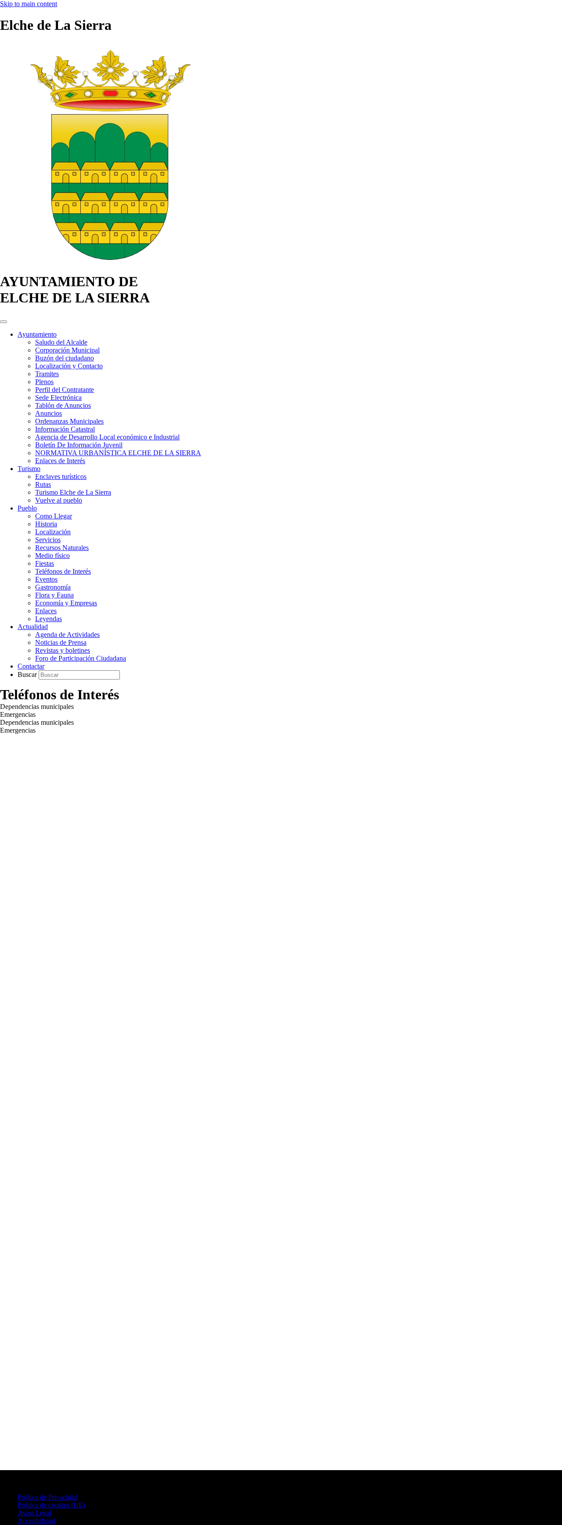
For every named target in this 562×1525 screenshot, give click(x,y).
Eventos (46, 579)
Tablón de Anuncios (63, 405)
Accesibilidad (36, 1521)
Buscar (28, 674)
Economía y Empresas (66, 603)
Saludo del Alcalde (61, 342)
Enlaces (46, 611)
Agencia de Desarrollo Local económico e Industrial (107, 437)
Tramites (47, 374)
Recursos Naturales (62, 547)
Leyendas (48, 618)
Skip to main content (28, 3)
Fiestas (44, 563)
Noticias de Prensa (60, 642)
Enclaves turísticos (60, 476)
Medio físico (52, 555)
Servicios (48, 539)
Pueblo (27, 508)
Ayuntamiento (37, 334)
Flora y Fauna (54, 595)
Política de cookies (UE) (51, 1505)
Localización (53, 532)
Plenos (44, 381)
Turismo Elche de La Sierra (73, 492)
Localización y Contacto (69, 366)
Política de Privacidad (48, 1497)
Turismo (29, 468)
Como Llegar (53, 516)
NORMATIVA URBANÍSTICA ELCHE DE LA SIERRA (118, 453)
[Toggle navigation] (3, 321)
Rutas (43, 484)
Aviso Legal (34, 1513)
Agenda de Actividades (67, 634)
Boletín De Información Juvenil (78, 445)
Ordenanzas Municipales (69, 421)
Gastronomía (53, 587)
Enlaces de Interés (60, 460)
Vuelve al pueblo (58, 500)
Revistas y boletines (62, 650)
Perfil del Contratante (64, 389)
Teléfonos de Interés (63, 571)
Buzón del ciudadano (64, 358)
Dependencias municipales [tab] (37, 706)
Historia (46, 524)
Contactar (31, 666)
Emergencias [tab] (18, 714)
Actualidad (33, 626)
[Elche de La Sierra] (110, 260)
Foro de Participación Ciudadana (80, 658)
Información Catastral (65, 429)
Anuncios (48, 413)
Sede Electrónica (58, 397)
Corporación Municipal (67, 350)
